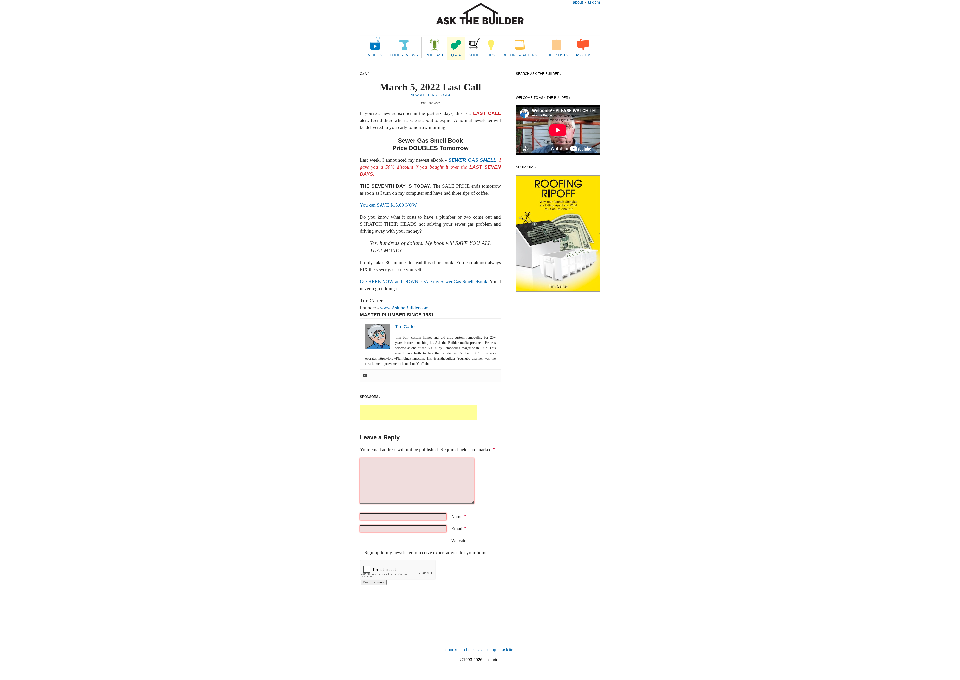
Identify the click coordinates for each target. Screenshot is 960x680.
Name (458, 516)
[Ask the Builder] (480, 14)
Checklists (556, 55)
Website (458, 540)
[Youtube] (365, 376)
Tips (491, 55)
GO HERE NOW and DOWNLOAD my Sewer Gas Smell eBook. (424, 281)
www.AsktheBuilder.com (404, 307)
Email (458, 528)
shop (492, 650)
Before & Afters (520, 55)
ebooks (452, 650)
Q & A (456, 55)
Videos (375, 55)
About (578, 2)
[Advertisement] (418, 412)
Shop (474, 55)
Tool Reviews (404, 55)
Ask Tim (594, 2)
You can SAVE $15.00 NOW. (389, 205)
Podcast (435, 55)
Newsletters (424, 95)
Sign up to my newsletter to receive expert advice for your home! (426, 552)
